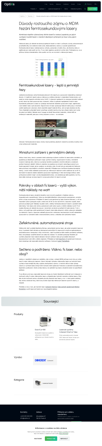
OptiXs (22, 16)
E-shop (79, 4)
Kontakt (73, 4)
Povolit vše (51, 438)
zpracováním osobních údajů (66, 418)
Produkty (33, 9)
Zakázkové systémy (76, 9)
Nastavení (38, 438)
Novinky (51, 4)
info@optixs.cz (25, 418)
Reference (58, 4)
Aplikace (42, 9)
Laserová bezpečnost (54, 9)
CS (95, 4)
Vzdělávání (66, 4)
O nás (46, 4)
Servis (66, 9)
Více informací (64, 433)
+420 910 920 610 (26, 416)
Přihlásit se (89, 4)
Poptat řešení (92, 9)
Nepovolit (64, 438)
